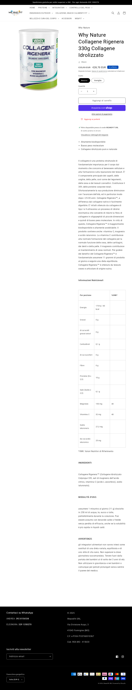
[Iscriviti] (50, 656)
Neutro (84, 80)
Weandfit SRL (108, 683)
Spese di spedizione (99, 71)
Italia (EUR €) (14, 679)
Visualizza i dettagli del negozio (94, 135)
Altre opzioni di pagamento (102, 114)
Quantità (81, 86)
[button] (44, 7)
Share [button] (83, 62)
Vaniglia (98, 80)
